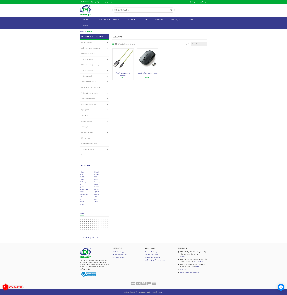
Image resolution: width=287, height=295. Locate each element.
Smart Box (84, 115)
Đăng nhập (194, 2)
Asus (95, 197)
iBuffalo (82, 192)
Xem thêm (84, 155)
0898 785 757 (85, 2)
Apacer (96, 192)
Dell (95, 199)
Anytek (96, 184)
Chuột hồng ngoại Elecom (148, 73)
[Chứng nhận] (88, 274)
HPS (95, 177)
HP (81, 199)
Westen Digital (84, 189)
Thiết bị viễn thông (87, 70)
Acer (81, 197)
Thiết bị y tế (84, 127)
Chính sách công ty (118, 252)
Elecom (96, 194)
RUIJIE (82, 179)
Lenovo (82, 204)
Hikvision (82, 177)
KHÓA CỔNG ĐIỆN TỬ (88, 54)
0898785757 (184, 269)
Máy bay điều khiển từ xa (89, 143)
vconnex (97, 174)
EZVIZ (96, 179)
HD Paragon (83, 182)
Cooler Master (84, 194)
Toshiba (82, 201)
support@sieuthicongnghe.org (102, 2)
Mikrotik (96, 172)
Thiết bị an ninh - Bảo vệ (88, 82)
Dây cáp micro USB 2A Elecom (123, 74)
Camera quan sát (86, 42)
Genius (96, 187)
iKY (81, 184)
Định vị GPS (85, 110)
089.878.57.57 (184, 256)
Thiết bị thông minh (87, 59)
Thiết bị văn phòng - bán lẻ (89, 93)
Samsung (97, 182)
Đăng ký (204, 2)
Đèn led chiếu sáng (87, 132)
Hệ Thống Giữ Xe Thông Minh (90, 87)
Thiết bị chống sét (86, 76)
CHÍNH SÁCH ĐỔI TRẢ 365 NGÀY (155, 260)
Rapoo (96, 189)
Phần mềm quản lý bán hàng (90, 65)
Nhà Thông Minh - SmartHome (90, 48)
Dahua (82, 172)
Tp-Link (82, 187)
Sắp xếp (187, 44)
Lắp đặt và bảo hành (118, 257)
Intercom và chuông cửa (88, 104)
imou (81, 174)
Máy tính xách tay (86, 121)
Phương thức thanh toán (119, 255)
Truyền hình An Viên (87, 149)
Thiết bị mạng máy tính (88, 98)
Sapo (161, 292)
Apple (96, 201)
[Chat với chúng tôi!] (281, 287)
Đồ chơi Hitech (85, 138)
